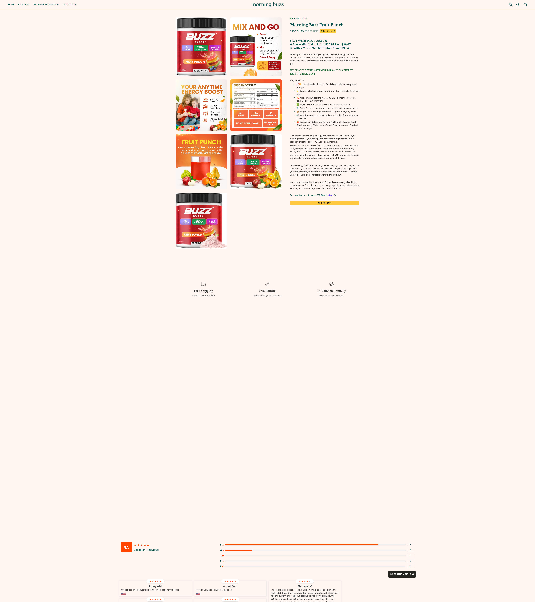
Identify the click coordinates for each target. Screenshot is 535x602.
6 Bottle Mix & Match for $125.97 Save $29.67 (320, 44)
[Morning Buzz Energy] (267, 4)
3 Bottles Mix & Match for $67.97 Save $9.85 (319, 48)
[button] (46, 4)
